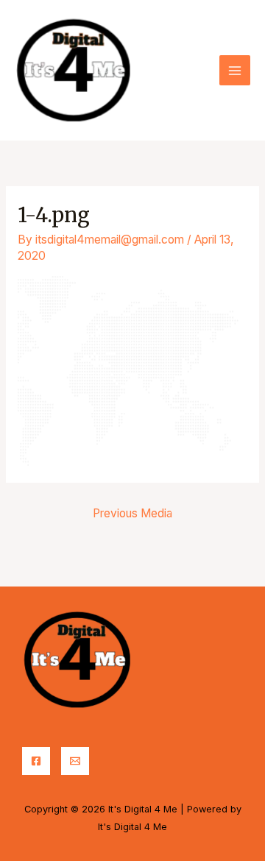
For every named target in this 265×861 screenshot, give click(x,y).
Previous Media (132, 513)
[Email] (75, 761)
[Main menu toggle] (234, 70)
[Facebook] (36, 761)
